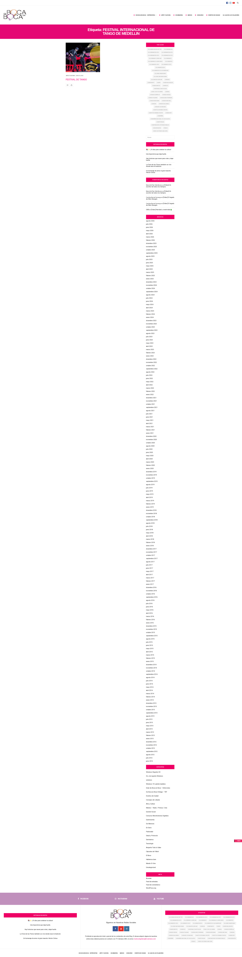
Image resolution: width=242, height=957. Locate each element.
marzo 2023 (150, 349)
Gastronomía (150, 820)
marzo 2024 (150, 311)
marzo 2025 (150, 272)
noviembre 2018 (151, 513)
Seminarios (150, 839)
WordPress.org (151, 888)
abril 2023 (149, 346)
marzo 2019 (150, 501)
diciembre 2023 (151, 320)
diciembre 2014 (151, 665)
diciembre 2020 (151, 436)
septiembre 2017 (151, 558)
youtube (160, 899)
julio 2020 (149, 449)
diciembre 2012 (151, 742)
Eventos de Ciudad (214, 15)
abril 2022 (149, 385)
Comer (158, 82)
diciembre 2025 (151, 243)
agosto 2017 (150, 562)
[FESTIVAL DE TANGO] (83, 57)
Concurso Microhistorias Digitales (157, 816)
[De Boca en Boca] (15, 15)
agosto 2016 (150, 600)
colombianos (167, 58)
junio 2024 (149, 301)
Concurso (200, 15)
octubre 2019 (150, 478)
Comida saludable (164, 103)
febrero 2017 (150, 581)
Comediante (151, 82)
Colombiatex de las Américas (160, 70)
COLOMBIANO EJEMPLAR (155, 58)
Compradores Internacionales (160, 125)
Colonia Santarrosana (160, 76)
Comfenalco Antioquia (160, 88)
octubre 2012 (150, 748)
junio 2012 (149, 761)
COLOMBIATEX (168, 61)
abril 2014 (149, 690)
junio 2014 (149, 684)
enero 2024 (150, 317)
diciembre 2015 (151, 626)
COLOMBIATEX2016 (160, 67)
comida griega (166, 94)
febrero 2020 (150, 465)
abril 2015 (149, 652)
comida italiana (152, 97)
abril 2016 (149, 613)
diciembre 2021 (151, 398)
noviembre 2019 (151, 475)
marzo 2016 (150, 616)
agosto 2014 (150, 677)
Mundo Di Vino (151, 863)
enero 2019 (150, 507)
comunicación (157, 128)
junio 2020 (149, 452)
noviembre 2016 (151, 591)
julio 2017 (149, 565)
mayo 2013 (149, 726)
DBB (147, 210)
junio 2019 (149, 491)
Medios (190, 15)
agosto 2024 (150, 295)
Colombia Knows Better (154, 49)
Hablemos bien (151, 859)
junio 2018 (149, 529)
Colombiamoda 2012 (153, 52)
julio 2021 (149, 414)
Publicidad (149, 832)
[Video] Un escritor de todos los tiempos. (158, 186)
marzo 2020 (150, 462)
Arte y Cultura (166, 15)
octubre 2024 (150, 288)
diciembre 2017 (151, 549)
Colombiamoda (168, 49)
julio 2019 (149, 488)
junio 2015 (149, 645)
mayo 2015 (149, 648)
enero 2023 (150, 356)
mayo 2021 (149, 420)
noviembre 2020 (151, 439)
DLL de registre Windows (154, 776)
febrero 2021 (150, 430)
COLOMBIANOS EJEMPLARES (155, 61)
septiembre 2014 (151, 674)
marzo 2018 (150, 539)
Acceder (149, 878)
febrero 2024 (150, 314)
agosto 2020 (150, 446)
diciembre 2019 (151, 472)
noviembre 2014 (151, 668)
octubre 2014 (150, 671)
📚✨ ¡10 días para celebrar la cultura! (158, 149)
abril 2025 (149, 269)
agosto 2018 (150, 523)
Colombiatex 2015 (166, 64)
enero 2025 (150, 279)
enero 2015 (150, 661)
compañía (160, 116)
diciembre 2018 (151, 510)
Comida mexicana (154, 100)
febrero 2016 (150, 620)
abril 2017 (149, 574)
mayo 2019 (149, 494)
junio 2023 (149, 340)
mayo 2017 (149, 571)
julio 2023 (149, 337)
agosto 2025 (150, 256)
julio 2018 (149, 526)
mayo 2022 (149, 382)
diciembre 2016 (151, 587)
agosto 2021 (150, 410)
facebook (84, 899)
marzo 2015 (150, 655)
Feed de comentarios (153, 885)
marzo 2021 (150, 427)
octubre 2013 (150, 710)
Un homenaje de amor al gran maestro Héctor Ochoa (158, 171)
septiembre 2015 (151, 636)
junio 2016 (149, 607)
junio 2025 (149, 263)
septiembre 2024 (151, 292)
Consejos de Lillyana (153, 800)
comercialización (168, 82)
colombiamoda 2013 (167, 52)
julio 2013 (149, 719)
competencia (160, 122)
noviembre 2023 (151, 324)
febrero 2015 (150, 658)
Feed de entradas (152, 881)
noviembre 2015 (151, 629)
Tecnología (149, 843)
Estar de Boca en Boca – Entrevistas (158, 788)
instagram (122, 899)
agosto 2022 (150, 372)
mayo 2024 (149, 304)
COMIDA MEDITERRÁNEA (166, 97)
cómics (166, 128)
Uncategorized (151, 867)
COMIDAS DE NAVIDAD (160, 106)
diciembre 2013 (151, 703)
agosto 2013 (150, 716)
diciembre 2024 (151, 282)
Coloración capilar (156, 79)
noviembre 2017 (151, 552)
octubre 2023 (150, 327)
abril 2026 (149, 234)
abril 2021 (149, 423)
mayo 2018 (149, 533)
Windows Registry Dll (153, 772)
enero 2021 (150, 433)
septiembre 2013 (151, 713)
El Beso (148, 855)
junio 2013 (149, 722)
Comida (167, 91)
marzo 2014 (150, 693)
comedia (167, 79)
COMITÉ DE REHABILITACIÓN (160, 109)
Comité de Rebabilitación (156, 112)
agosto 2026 (150, 221)
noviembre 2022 (151, 362)
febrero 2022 (150, 391)
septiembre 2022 (151, 369)
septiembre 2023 (151, 330)
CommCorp (168, 112)
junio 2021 (149, 417)
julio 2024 (149, 298)
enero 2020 (150, 468)
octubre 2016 (150, 594)
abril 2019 (149, 497)
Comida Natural (166, 100)
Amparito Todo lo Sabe (153, 847)
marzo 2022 (150, 388)
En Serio (149, 828)
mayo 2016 (149, 610)
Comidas (153, 103)
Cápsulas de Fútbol (152, 851)
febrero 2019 (150, 504)
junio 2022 (149, 378)
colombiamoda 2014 (153, 55)
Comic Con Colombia (156, 91)
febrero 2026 (150, 240)
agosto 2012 (150, 755)
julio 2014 (149, 681)
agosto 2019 (150, 484)
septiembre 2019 (151, 481)
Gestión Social (151, 812)
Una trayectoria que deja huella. (156, 154)
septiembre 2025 (151, 253)
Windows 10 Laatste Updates (156, 784)
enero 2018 (150, 546)
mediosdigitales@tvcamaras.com (145, 939)
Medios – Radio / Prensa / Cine (156, 808)
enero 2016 (150, 623)
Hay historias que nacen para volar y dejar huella (159, 159)
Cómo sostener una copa (160, 131)
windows (149, 780)
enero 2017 (150, 584)
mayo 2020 (149, 456)
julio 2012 (149, 758)
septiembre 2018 (151, 520)
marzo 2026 (150, 237)
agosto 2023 (150, 333)
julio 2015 (149, 642)
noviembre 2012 (151, 745)
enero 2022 (150, 394)
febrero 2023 (150, 353)
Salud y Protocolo (152, 836)
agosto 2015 (150, 639)
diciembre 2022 (151, 359)
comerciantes (156, 85)
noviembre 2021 (151, 401)
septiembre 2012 (151, 751)
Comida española (155, 94)
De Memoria (179, 15)
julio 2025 (149, 259)
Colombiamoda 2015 (167, 55)
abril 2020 (149, 459)
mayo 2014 (149, 687)
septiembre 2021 (151, 407)
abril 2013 (149, 729)
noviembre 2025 (151, 247)
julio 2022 (149, 375)
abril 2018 (149, 536)
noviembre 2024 (151, 285)
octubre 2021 (150, 404)
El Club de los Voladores (231, 15)
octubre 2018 (150, 517)
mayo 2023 (149, 343)
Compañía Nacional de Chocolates (160, 119)
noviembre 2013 (151, 706)
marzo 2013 (150, 732)
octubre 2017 (150, 555)
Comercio (165, 85)
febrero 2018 (150, 542)
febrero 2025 (150, 275)
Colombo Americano (160, 73)
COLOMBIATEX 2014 (154, 64)
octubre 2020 (150, 443)
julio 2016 (149, 603)
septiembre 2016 (151, 597)
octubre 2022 (150, 365)
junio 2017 (149, 568)
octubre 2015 (150, 632)
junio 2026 (149, 227)
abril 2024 (149, 308)
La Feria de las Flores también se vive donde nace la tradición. (158, 165)
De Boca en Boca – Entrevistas (145, 15)
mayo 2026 (149, 230)
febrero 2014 (150, 697)
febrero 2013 (150, 735)
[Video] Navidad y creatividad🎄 (161, 210)
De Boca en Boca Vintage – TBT (156, 792)
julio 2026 (149, 224)
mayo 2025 (149, 266)
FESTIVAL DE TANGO (76, 79)
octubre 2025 (150, 250)
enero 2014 (150, 700)
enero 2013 (150, 738)
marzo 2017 (150, 578)
